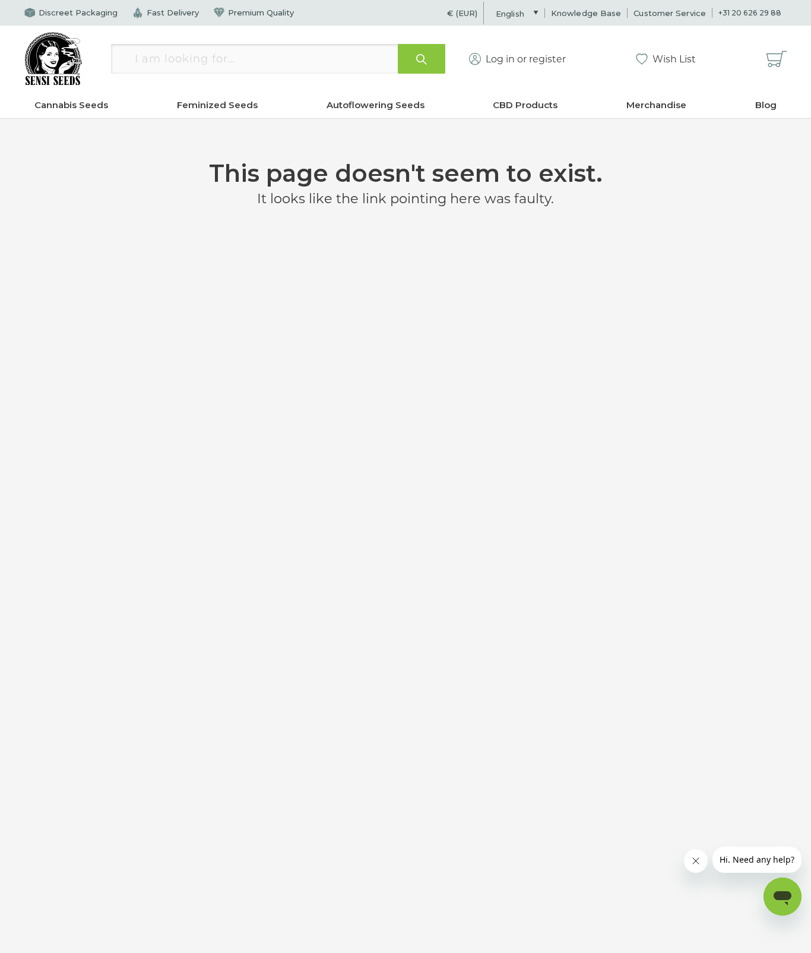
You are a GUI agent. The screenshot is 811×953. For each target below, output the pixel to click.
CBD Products (525, 105)
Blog (766, 105)
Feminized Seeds (217, 105)
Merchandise (656, 105)
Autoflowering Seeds (375, 105)
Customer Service (669, 13)
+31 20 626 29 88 (749, 12)
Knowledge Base (586, 13)
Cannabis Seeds (71, 105)
